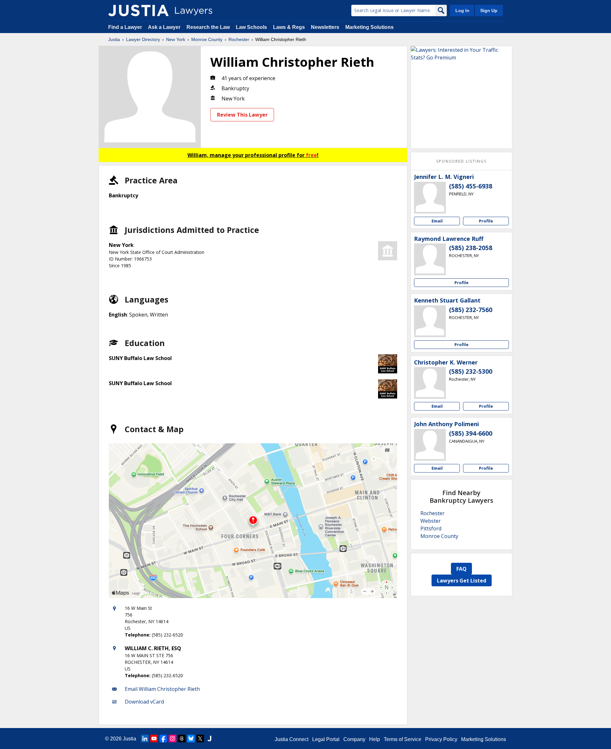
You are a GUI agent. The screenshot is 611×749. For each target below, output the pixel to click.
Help (374, 739)
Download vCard (144, 701)
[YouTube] (154, 738)
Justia (114, 39)
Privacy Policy (441, 739)
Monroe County (206, 39)
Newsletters (325, 27)
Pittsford (430, 528)
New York (175, 39)
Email (437, 221)
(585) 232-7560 (470, 310)
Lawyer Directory (143, 39)
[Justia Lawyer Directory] (138, 10)
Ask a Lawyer (165, 27)
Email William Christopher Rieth (162, 688)
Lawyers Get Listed (461, 580)
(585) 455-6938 (470, 186)
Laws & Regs (289, 27)
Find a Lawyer (125, 27)
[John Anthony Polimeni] (430, 445)
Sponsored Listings (461, 161)
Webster (430, 520)
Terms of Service (402, 739)
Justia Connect (291, 739)
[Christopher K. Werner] (430, 383)
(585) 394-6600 (470, 433)
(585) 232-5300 (470, 371)
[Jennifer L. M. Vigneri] (430, 198)
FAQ (461, 568)
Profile (486, 221)
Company (354, 739)
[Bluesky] (191, 738)
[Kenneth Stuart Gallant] (430, 321)
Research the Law (208, 27)
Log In (462, 10)
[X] (200, 738)
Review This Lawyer (242, 114)
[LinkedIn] (145, 738)
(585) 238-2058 (470, 248)
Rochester (238, 39)
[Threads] (182, 738)
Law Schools (251, 27)
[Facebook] (163, 738)
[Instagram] (172, 738)
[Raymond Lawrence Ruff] (430, 259)
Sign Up (488, 10)
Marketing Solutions (369, 27)
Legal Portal (326, 739)
